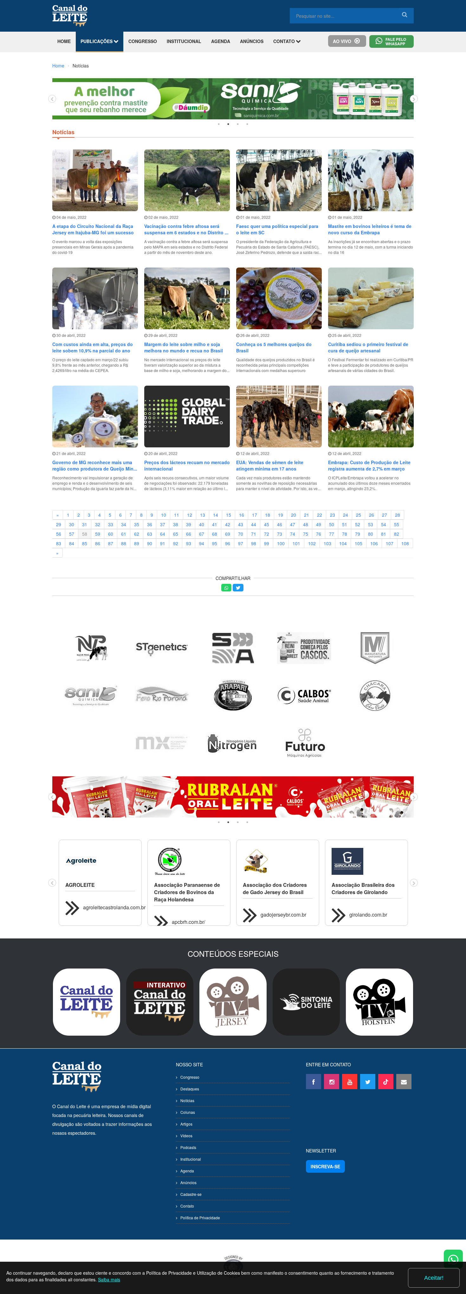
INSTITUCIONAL (184, 41)
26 (371, 515)
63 (149, 534)
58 (84, 534)
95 (214, 543)
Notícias (187, 1100)
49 (318, 524)
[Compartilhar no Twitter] (238, 587)
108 (405, 543)
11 (176, 515)
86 (97, 543)
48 (305, 524)
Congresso (189, 1077)
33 (110, 524)
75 (305, 534)
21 (306, 515)
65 (175, 534)
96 (227, 543)
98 (253, 543)
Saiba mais (109, 1279)
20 (293, 515)
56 (58, 534)
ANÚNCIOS (251, 41)
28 (397, 515)
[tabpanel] (233, 98)
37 (162, 524)
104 (343, 543)
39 (188, 524)
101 (296, 543)
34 (123, 524)
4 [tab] (247, 124)
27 (384, 515)
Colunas (187, 1112)
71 (253, 534)
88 (123, 543)
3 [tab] (238, 124)
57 (71, 534)
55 (396, 524)
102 (312, 543)
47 (292, 524)
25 (358, 515)
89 (136, 543)
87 (110, 543)
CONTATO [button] (284, 41)
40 (201, 524)
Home (58, 65)
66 (188, 534)
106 (374, 543)
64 (162, 534)
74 (292, 534)
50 (331, 524)
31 (84, 524)
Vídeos (186, 1135)
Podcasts (188, 1147)
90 (149, 543)
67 (201, 534)
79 (357, 534)
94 (201, 543)
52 (357, 524)
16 (241, 515)
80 (370, 534)
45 (266, 524)
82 (396, 534)
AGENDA (220, 41)
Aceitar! (433, 1278)
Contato (187, 1206)
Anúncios (188, 1182)
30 (71, 524)
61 (123, 534)
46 (279, 524)
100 (281, 543)
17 (254, 515)
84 (71, 543)
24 (345, 515)
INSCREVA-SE (325, 1166)
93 (188, 543)
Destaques (189, 1088)
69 (227, 534)
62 (136, 534)
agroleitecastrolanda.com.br (114, 907)
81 (383, 534)
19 (280, 515)
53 (370, 524)
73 (279, 534)
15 (228, 515)
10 (163, 515)
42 (227, 524)
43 (240, 524)
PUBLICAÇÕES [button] (97, 41)
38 (175, 524)
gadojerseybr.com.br (283, 914)
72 (266, 534)
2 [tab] (228, 124)
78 (344, 534)
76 (318, 534)
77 (331, 534)
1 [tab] (219, 124)
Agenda (187, 1170)
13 (202, 515)
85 (84, 543)
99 (266, 543)
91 (162, 543)
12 (189, 515)
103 (327, 543)
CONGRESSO (142, 41)
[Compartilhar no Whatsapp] (226, 587)
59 (97, 534)
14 (215, 515)
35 (136, 524)
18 (267, 515)
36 (149, 524)
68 (214, 534)
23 (332, 515)
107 (389, 543)
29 (58, 524)
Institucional (190, 1159)
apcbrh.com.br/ (188, 921)
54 (383, 524)
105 (358, 543)
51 (344, 524)
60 (110, 534)
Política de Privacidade (200, 1217)
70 (240, 534)
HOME (64, 41)
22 (319, 515)
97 (240, 543)
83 (58, 543)
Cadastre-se (191, 1194)
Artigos (186, 1124)
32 (97, 524)
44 (253, 524)
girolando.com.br (368, 914)
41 (214, 524)
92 (175, 543)
